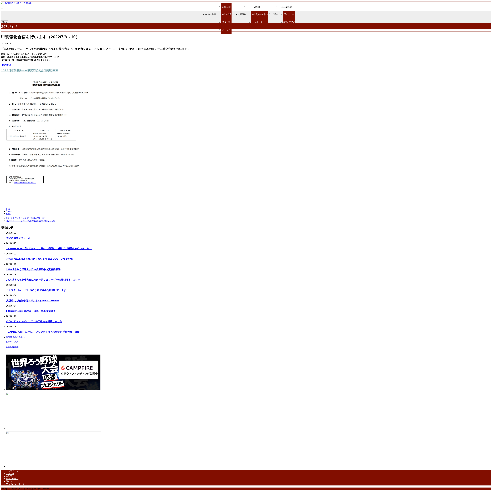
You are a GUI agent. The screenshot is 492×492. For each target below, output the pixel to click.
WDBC (235, 14)
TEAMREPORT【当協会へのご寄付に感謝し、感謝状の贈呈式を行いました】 (49, 248)
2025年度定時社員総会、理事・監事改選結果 (31, 311)
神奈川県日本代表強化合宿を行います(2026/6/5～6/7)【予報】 (40, 259)
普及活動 (226, 22)
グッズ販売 (273, 14)
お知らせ (226, 7)
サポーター (259, 22)
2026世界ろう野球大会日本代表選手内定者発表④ (33, 269)
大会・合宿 (226, 14)
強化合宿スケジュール (18, 238)
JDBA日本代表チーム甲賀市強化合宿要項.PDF (29, 70)
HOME (205, 14)
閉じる (4, 22)
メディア (226, 30)
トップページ (12, 471)
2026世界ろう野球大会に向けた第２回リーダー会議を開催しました (43, 279)
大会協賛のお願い (259, 14)
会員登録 (242, 14)
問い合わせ (286, 7)
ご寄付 (257, 7)
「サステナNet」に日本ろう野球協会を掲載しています (36, 290)
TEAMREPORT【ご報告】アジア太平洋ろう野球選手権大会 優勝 (43, 331)
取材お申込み (289, 22)
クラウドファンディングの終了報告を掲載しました (34, 321)
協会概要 (212, 14)
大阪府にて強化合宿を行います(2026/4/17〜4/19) (33, 300)
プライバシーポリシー (16, 484)
